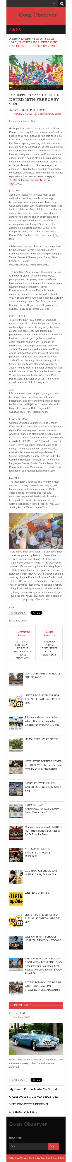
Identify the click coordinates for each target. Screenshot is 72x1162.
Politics (11, 1158)
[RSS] (54, 3)
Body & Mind (46, 1158)
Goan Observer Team (49, 113)
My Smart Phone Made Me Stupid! (33, 1089)
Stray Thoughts (21, 1158)
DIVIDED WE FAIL (23, 1112)
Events (26, 39)
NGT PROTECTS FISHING (28, 1104)
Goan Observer (38, 15)
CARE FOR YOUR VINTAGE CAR (34, 1097)
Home (13, 39)
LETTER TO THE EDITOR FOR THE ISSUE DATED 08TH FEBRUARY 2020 (22, 651)
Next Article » (49, 633)
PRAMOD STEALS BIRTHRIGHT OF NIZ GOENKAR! (49, 648)
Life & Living (34, 1158)
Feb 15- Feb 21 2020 (33, 110)
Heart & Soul (58, 1158)
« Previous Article (22, 633)
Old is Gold (17, 1013)
